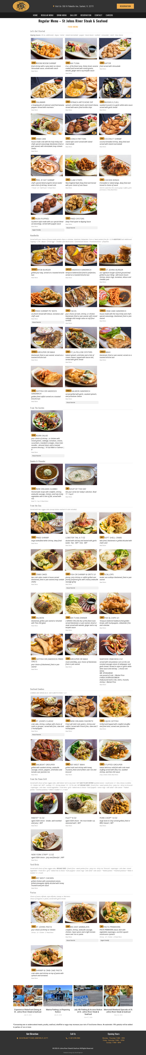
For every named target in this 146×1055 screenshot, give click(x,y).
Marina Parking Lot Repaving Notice (58, 1010)
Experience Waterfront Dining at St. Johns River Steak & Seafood (27, 1010)
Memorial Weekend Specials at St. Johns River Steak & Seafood (118, 1010)
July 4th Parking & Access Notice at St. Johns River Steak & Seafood (88, 1011)
